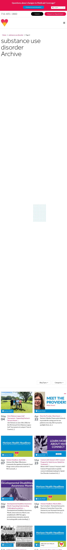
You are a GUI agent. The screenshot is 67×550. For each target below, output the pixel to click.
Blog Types (43, 382)
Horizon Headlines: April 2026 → (16, 460)
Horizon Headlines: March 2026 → (52, 504)
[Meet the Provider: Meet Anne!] (50, 402)
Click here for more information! (33, 7)
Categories (58, 382)
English (56, 7)
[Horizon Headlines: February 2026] (50, 536)
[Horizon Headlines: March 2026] (50, 490)
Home (4, 35)
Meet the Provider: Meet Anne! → (51, 416)
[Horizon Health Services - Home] (15, 23)
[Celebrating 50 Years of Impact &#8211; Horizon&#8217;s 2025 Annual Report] (17, 536)
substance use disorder (15, 35)
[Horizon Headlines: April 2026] (17, 446)
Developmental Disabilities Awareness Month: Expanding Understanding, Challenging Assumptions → (19, 506)
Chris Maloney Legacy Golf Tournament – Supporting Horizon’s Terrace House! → (18, 418)
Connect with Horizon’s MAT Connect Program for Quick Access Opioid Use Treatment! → (53, 462)
